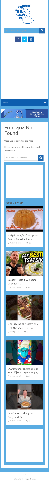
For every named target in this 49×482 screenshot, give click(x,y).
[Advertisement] (24, 73)
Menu (5, 102)
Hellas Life (17, 479)
